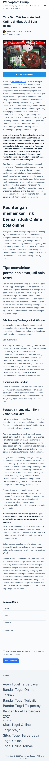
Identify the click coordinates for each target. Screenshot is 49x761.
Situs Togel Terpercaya (21, 735)
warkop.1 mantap (13, 31)
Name (8, 608)
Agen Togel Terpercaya (20, 684)
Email (7, 615)
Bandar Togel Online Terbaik (18, 692)
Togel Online (12, 741)
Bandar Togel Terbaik (19, 700)
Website (8, 623)
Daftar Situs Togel (8, 721)
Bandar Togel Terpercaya (23, 706)
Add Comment (10, 631)
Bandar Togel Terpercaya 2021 (22, 713)
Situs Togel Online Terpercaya (17, 727)
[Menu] (45, 5)
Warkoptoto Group (16, 2)
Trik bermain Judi (18, 82)
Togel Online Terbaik (18, 746)
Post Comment (11, 660)
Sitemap (6, 675)
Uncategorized (15, 34)
